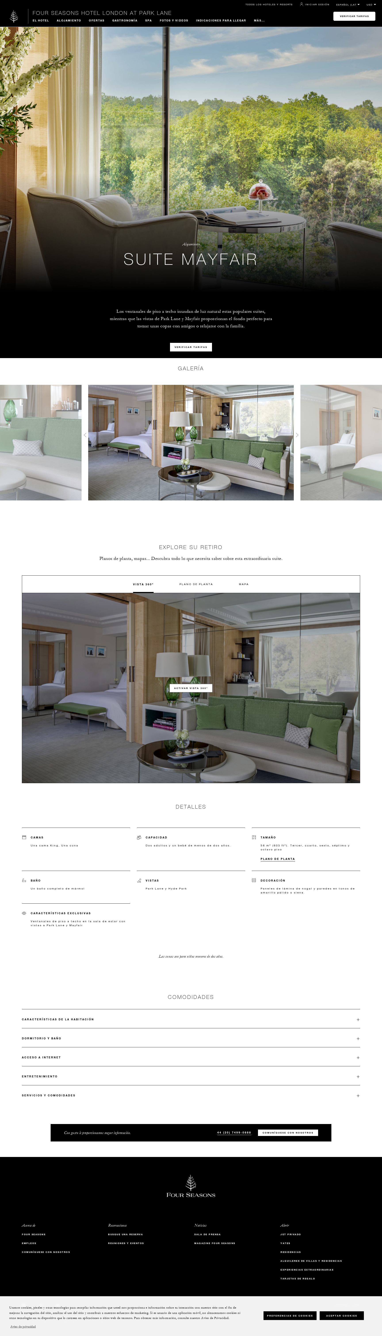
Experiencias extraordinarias (307, 1269)
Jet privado (291, 1234)
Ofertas (97, 20)
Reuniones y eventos (126, 1243)
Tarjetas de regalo (298, 1278)
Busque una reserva (125, 1234)
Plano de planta (196, 584)
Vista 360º (143, 584)
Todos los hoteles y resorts (269, 4)
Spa (148, 20)
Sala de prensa (207, 1234)
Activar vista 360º (191, 688)
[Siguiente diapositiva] (297, 436)
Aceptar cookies (341, 1315)
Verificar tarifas (354, 16)
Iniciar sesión (317, 4)
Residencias (291, 1252)
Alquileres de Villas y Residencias (311, 1261)
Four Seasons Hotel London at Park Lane (102, 12)
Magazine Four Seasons (214, 1243)
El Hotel (41, 20)
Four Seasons (34, 1234)
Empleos (29, 1243)
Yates (285, 1243)
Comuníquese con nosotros (288, 1132)
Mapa (244, 584)
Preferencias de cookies (290, 1315)
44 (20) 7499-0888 (234, 1132)
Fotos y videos (174, 20)
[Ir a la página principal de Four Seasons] (14, 16)
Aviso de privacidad (23, 1327)
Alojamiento (69, 20)
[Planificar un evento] (85, 436)
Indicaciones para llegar (221, 20)
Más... (259, 20)
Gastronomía (125, 20)
